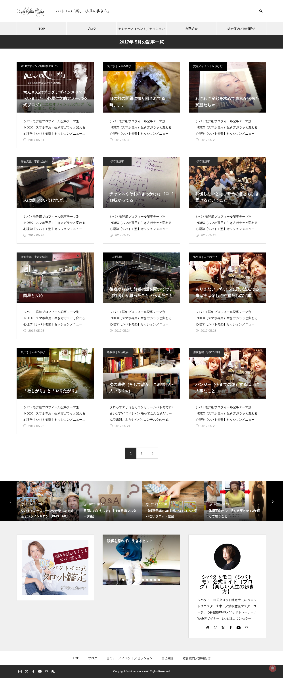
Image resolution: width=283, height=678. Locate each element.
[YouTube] (238, 627)
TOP (41, 28)
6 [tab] (143, 580)
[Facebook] (230, 627)
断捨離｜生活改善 (117, 352)
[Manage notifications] (272, 668)
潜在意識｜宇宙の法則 (34, 161)
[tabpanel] (141, 560)
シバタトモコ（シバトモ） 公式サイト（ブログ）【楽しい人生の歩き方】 (227, 584)
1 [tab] (123, 580)
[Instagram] (215, 627)
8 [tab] (151, 580)
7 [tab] (147, 580)
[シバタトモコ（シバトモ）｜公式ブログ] (31, 11)
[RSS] (53, 671)
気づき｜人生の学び (119, 66)
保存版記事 (117, 161)
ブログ (91, 28)
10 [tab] (159, 580)
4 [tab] (135, 580)
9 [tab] (155, 580)
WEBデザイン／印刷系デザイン (40, 66)
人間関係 (117, 256)
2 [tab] (127, 580)
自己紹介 (191, 28)
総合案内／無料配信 (241, 28)
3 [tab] (131, 580)
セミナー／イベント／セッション (141, 28)
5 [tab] (139, 580)
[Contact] (246, 627)
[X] (223, 627)
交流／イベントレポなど (207, 66)
